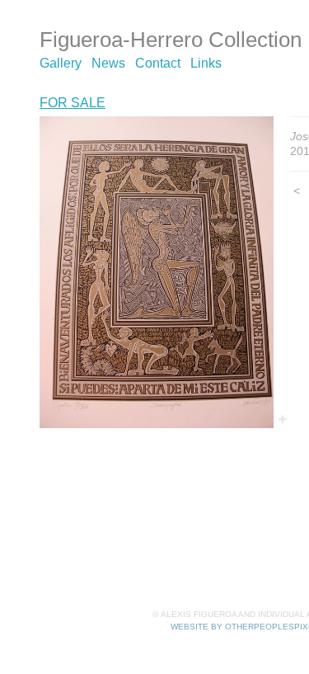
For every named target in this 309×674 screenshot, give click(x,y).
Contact (157, 63)
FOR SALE (72, 103)
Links (206, 63)
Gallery (61, 63)
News (108, 63)
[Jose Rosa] (157, 272)
